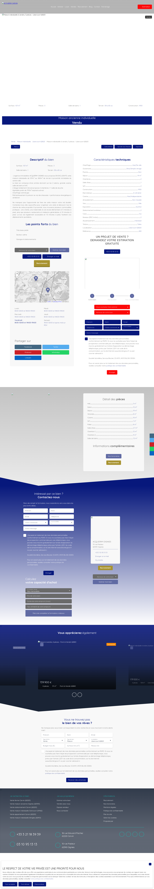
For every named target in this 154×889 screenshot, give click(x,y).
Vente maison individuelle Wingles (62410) (25, 818)
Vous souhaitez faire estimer (106, 307)
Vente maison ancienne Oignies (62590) (25, 804)
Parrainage (105, 7)
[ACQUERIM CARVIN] (15, 7)
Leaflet (49, 301)
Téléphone (90, 327)
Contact (97, 7)
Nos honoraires (109, 804)
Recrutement (82, 7)
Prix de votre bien (33, 596)
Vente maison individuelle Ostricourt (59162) (26, 811)
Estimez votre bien (64, 800)
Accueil (53, 7)
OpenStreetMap (57, 301)
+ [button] (17, 273)
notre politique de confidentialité (42, 879)
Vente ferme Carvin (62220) (20, 800)
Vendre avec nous (63, 804)
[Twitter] (48, 332)
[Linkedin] (44, 332)
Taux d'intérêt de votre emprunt (38, 607)
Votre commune (111, 327)
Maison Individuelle (24, 141)
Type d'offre (46, 739)
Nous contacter (62, 811)
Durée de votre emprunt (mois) (38, 601)
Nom (107, 322)
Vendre (73, 7)
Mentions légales (110, 807)
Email (125, 322)
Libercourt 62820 (38, 141)
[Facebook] (35, 332)
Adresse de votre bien (104, 312)
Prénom (90, 322)
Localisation (94, 739)
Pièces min (95, 746)
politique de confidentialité (116, 366)
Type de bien (70, 739)
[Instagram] (39, 332)
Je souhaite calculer (32, 589)
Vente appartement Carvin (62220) (23, 814)
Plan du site (108, 814)
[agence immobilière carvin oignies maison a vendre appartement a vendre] (132, 7)
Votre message (92, 333)
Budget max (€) (49, 746)
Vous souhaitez (127, 326)
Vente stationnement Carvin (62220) (23, 807)
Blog (90, 7)
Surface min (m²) (73, 746)
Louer (67, 7)
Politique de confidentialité (113, 811)
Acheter (60, 7)
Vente (13, 141)
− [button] (17, 276)
